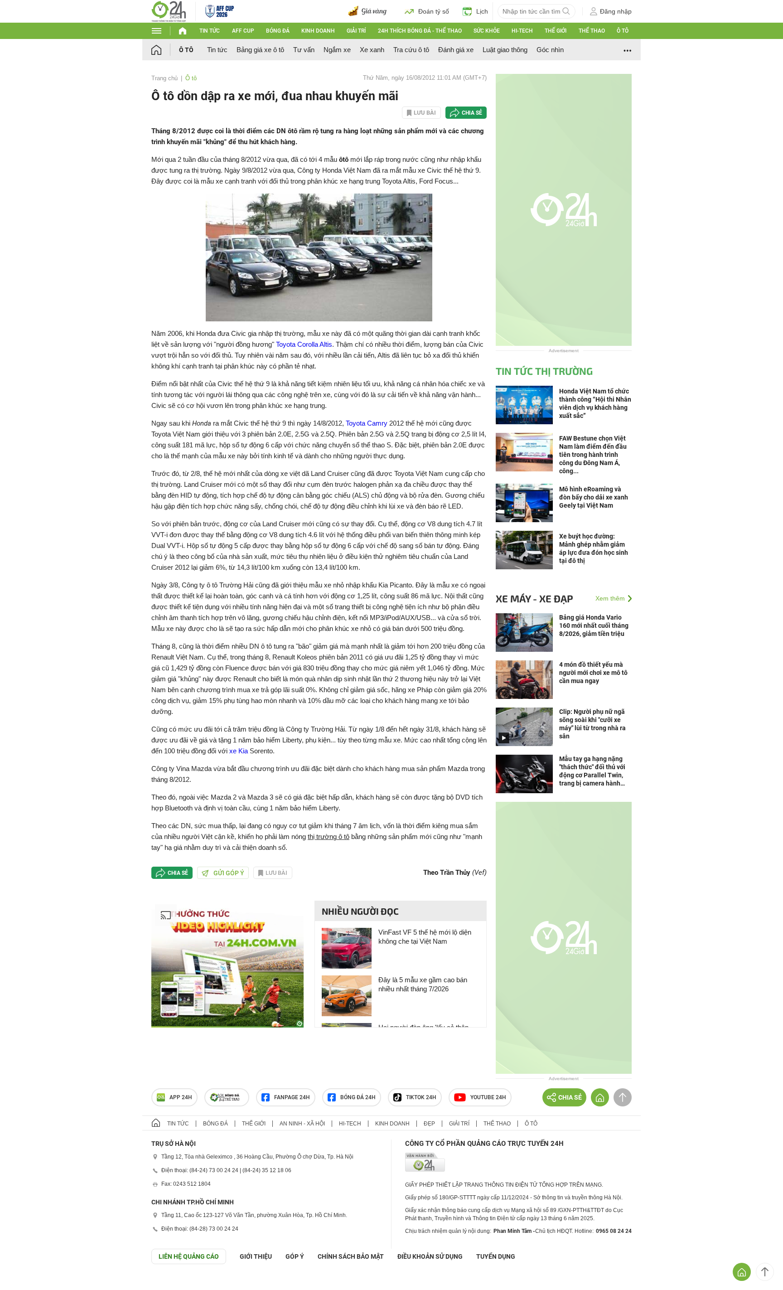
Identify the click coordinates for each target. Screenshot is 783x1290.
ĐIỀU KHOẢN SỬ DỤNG (430, 1256)
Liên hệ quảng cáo (189, 1256)
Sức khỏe (487, 31)
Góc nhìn (550, 49)
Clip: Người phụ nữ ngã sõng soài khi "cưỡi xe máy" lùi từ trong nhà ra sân (592, 724)
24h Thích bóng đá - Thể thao (420, 31)
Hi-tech (522, 31)
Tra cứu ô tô (411, 49)
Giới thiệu (256, 1256)
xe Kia (238, 751)
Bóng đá (278, 31)
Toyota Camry (366, 423)
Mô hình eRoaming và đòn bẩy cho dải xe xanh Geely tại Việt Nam (593, 497)
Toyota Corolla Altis (304, 344)
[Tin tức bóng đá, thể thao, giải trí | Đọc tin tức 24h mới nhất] (168, 11)
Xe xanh (372, 49)
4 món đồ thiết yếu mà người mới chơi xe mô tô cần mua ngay (593, 672)
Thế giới (555, 31)
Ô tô (622, 31)
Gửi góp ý (228, 873)
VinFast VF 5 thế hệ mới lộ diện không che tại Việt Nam (424, 936)
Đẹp (429, 1123)
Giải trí (356, 31)
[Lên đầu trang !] (765, 1272)
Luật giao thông (505, 49)
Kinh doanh (318, 31)
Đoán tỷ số (433, 11)
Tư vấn (303, 49)
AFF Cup (243, 31)
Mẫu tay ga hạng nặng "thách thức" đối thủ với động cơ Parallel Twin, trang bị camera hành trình (592, 771)
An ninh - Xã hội (302, 1123)
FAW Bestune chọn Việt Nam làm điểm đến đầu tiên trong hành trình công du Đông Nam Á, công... (593, 455)
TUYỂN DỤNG (495, 1256)
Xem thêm (610, 598)
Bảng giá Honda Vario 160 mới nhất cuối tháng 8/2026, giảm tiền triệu (593, 625)
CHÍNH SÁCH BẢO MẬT (351, 1256)
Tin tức (209, 31)
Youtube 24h (488, 1097)
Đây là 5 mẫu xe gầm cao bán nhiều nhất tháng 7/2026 (422, 984)
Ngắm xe (337, 49)
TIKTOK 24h (421, 1097)
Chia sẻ (472, 113)
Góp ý (294, 1256)
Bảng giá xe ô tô (260, 49)
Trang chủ (164, 78)
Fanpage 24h (292, 1097)
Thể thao (592, 31)
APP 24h (180, 1097)
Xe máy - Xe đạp (534, 598)
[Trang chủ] (165, 50)
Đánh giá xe (456, 49)
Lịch (482, 11)
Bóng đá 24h (358, 1097)
